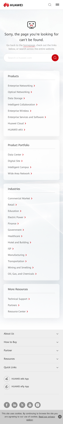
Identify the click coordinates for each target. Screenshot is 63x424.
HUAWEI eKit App (20, 379)
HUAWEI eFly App (20, 386)
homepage (29, 45)
